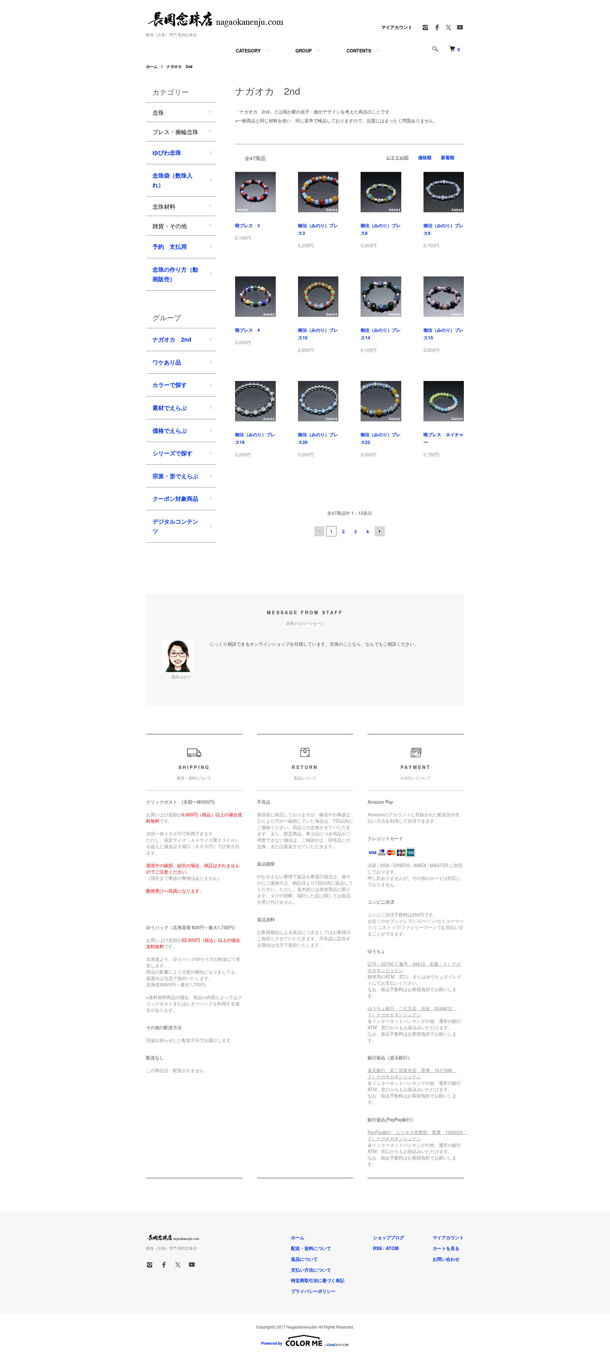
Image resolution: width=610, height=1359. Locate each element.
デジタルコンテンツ (175, 526)
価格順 (424, 157)
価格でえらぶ (169, 430)
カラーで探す (169, 385)
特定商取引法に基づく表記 (317, 1280)
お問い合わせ (446, 1259)
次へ (380, 531)
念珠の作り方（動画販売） (175, 274)
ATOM (392, 1248)
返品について (304, 1259)
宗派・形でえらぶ (175, 476)
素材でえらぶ (169, 408)
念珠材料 (163, 206)
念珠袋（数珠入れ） (172, 180)
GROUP (303, 50)
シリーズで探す (172, 453)
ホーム (152, 66)
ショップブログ (388, 1237)
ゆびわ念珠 (166, 152)
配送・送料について (311, 1248)
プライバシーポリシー (313, 1291)
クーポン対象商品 (175, 498)
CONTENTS (359, 50)
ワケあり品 (166, 362)
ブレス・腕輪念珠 (175, 131)
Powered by (271, 1343)
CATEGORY (248, 50)
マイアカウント (396, 27)
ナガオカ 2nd (179, 66)
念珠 (158, 112)
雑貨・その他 (169, 225)
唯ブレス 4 (247, 330)
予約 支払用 (169, 246)
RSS (377, 1248)
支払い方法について (311, 1270)
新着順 (447, 157)
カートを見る (446, 1248)
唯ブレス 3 (247, 225)
